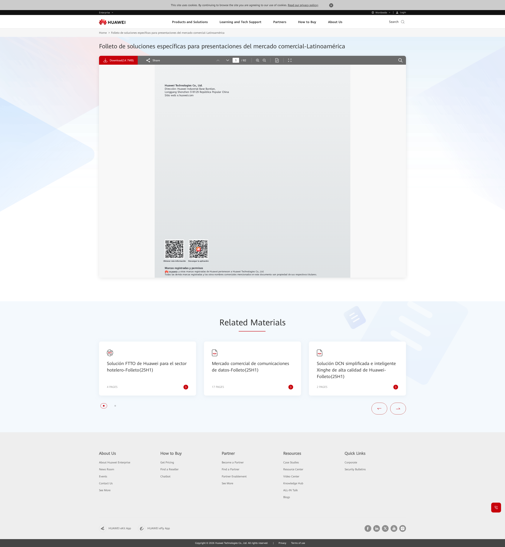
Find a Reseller (169, 469)
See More (104, 490)
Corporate (351, 462)
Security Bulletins (355, 469)
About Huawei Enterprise (114, 462)
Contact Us (106, 483)
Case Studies (291, 462)
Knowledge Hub (293, 483)
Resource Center (293, 469)
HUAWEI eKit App (119, 528)
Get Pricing (167, 462)
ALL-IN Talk (290, 490)
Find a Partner (230, 469)
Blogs (286, 497)
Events (103, 476)
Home (103, 32)
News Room (106, 469)
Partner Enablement (234, 476)
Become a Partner (233, 462)
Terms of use (298, 543)
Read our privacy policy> (303, 5)
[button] (104, 406)
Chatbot (165, 476)
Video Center (291, 476)
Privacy (282, 543)
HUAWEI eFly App (158, 528)
